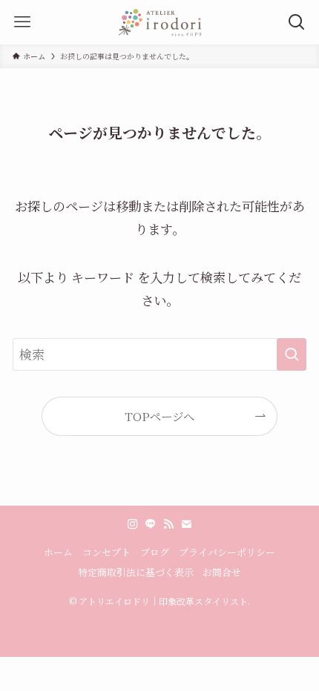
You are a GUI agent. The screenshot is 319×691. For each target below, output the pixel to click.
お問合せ (222, 572)
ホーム (58, 552)
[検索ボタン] (296, 22)
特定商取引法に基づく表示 (136, 572)
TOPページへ (159, 416)
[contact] (186, 524)
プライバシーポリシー (227, 552)
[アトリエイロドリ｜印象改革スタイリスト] (159, 22)
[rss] (168, 524)
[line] (150, 524)
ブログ (154, 552)
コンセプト (106, 552)
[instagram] (132, 524)
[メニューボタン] (22, 22)
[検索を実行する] (291, 354)
